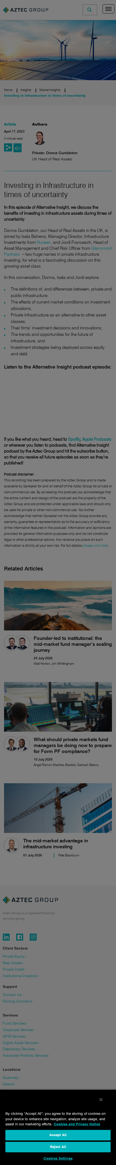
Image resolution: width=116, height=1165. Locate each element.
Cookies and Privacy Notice (77, 1124)
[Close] (101, 1100)
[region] (58, 1127)
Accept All (58, 1135)
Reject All (58, 1147)
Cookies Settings (58, 1158)
